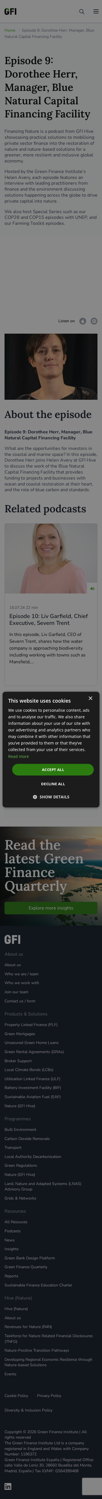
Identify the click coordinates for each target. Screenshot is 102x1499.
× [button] (90, 698)
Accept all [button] (53, 769)
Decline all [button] (53, 783)
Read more (18, 756)
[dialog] (51, 749)
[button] (51, 797)
